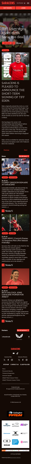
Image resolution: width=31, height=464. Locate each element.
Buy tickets (8, 8)
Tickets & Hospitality (8, 373)
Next (25, 150)
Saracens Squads (7, 375)
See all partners (22, 330)
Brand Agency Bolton (15, 457)
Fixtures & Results (7, 371)
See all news (23, 156)
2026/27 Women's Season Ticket (11, 380)
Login (23, 8)
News (4, 369)
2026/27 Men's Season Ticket (10, 378)
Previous (6, 150)
